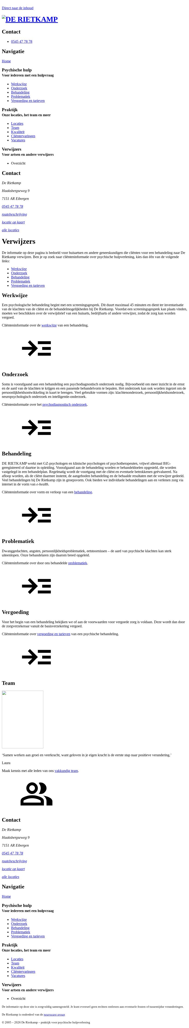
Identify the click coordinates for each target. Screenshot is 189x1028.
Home (6, 61)
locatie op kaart (13, 222)
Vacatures (18, 140)
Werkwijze (19, 84)
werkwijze (49, 325)
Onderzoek (19, 88)
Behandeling (20, 92)
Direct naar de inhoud (17, 8)
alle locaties (10, 230)
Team (15, 128)
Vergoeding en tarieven (28, 101)
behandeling (83, 492)
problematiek (77, 563)
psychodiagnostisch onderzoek (64, 404)
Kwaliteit (17, 132)
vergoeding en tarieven (53, 634)
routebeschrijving (14, 214)
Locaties (17, 123)
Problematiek (20, 96)
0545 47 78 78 (12, 206)
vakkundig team (66, 771)
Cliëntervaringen (23, 136)
